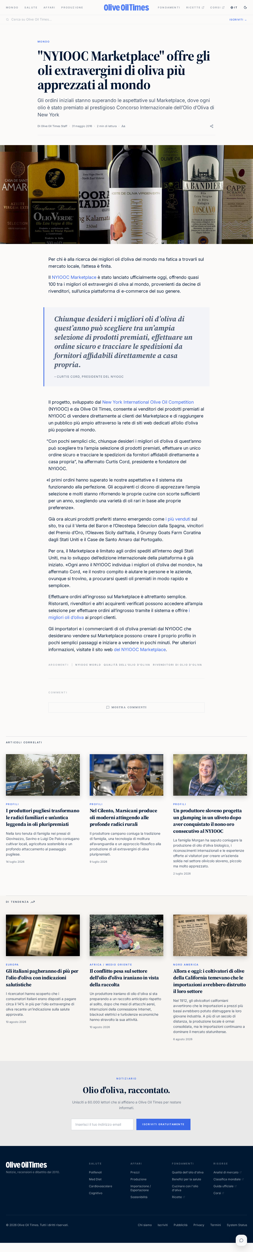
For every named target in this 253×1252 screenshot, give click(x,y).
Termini (215, 1225)
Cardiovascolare (100, 1186)
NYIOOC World (88, 664)
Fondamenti (169, 7)
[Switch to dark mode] (245, 7)
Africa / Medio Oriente (111, 964)
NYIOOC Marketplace (74, 277)
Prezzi (135, 1172)
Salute (31, 7)
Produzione (72, 7)
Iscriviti (163, 1225)
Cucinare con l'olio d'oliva (185, 1188)
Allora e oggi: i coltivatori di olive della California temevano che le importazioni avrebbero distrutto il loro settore (209, 981)
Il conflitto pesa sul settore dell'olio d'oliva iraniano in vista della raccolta (124, 977)
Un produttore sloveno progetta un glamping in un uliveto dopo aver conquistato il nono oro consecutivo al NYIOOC (207, 821)
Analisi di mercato (225, 1172)
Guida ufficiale (223, 1186)
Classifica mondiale (227, 1179)
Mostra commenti (129, 707)
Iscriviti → (238, 19)
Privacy (198, 1225)
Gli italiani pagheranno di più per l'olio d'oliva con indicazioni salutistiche (42, 977)
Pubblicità (181, 1225)
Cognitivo (95, 1193)
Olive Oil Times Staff (54, 126)
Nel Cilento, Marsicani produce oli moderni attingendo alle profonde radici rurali (123, 817)
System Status (237, 1225)
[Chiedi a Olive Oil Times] (241, 1240)
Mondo (12, 7)
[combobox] (117, 19)
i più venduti (178, 519)
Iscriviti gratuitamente (163, 1124)
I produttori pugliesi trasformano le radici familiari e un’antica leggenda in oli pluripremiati (42, 817)
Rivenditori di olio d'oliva (177, 664)
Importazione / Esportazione (140, 1188)
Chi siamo (145, 1225)
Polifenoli (95, 1172)
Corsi (215, 7)
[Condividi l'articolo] (211, 126)
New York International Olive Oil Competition (148, 402)
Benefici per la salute (186, 1179)
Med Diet (95, 1179)
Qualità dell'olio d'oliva (127, 664)
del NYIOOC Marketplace (140, 649)
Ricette (193, 7)
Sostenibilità (139, 1197)
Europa (12, 964)
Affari (49, 7)
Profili (12, 804)
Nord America (186, 964)
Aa (123, 126)
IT (236, 7)
